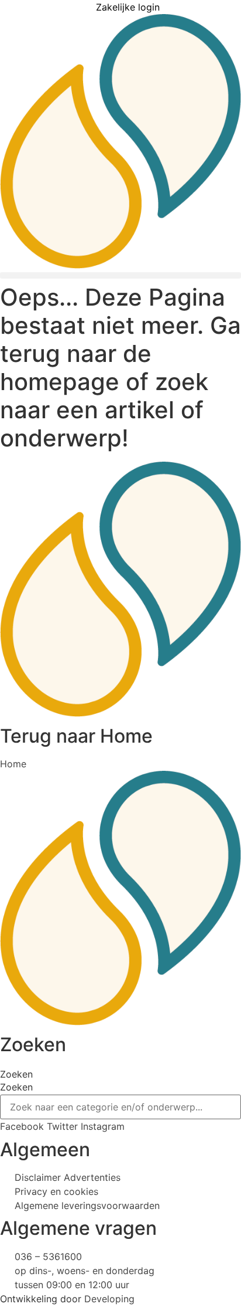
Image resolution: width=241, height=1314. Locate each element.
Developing (109, 1299)
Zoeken (16, 1074)
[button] (120, 275)
